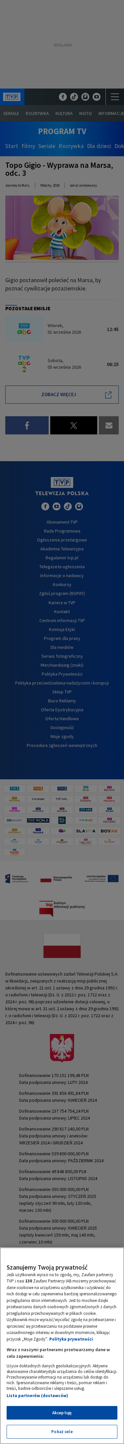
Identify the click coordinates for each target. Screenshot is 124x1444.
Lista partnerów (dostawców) (37, 1395)
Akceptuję (62, 1413)
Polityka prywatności (71, 1339)
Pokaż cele (61, 1431)
